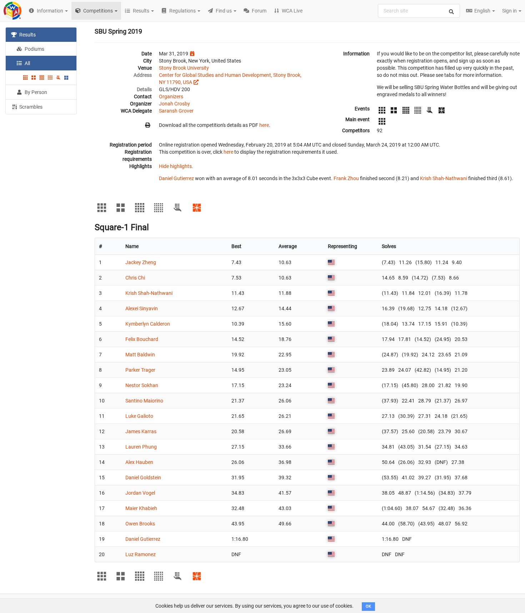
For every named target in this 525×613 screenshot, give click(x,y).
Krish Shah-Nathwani (443, 178)
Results (27, 35)
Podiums (34, 49)
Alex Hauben (139, 462)
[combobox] (419, 11)
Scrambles (30, 107)
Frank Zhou (346, 178)
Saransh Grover (176, 111)
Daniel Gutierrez (176, 178)
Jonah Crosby (174, 104)
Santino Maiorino (144, 401)
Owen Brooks (140, 524)
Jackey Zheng (140, 262)
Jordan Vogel (140, 493)
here (264, 125)
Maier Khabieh (141, 508)
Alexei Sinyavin (141, 308)
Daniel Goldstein (143, 477)
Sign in (510, 11)
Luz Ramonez (140, 554)
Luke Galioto (139, 416)
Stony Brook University (184, 68)
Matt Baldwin (140, 354)
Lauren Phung (141, 447)
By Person (35, 92)
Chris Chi (135, 278)
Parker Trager (140, 370)
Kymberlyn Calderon (147, 324)
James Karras (140, 431)
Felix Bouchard (141, 339)
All (27, 63)
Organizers (171, 96)
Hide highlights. (176, 166)
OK (368, 606)
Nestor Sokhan (141, 385)
